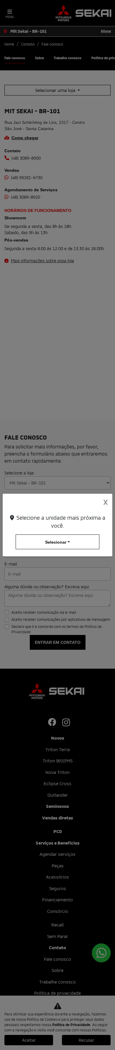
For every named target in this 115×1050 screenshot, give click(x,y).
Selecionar (55, 542)
